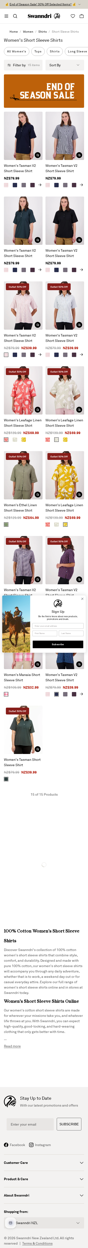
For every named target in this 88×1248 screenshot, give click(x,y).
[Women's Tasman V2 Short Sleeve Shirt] (23, 136)
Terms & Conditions (37, 1243)
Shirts (42, 31)
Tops (38, 51)
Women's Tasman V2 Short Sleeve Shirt (20, 168)
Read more (12, 1046)
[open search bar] (15, 16)
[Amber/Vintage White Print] (24, 439)
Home (14, 31)
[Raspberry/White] (6, 694)
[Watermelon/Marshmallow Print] (6, 439)
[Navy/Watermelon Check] (32, 185)
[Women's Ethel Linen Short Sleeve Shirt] (23, 475)
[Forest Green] (6, 779)
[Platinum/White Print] (15, 439)
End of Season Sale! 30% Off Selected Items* (41, 4)
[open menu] (6, 16)
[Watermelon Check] (6, 185)
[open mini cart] (81, 16)
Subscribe (58, 644)
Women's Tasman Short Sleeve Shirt (22, 762)
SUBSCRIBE (69, 1124)
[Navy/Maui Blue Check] (15, 185)
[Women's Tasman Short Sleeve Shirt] (23, 730)
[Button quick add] (38, 155)
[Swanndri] (44, 16)
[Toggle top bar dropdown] (79, 4)
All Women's (16, 51)
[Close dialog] (82, 598)
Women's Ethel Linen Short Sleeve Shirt (20, 507)
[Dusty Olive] (6, 524)
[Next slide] (40, 185)
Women (28, 31)
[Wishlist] (72, 16)
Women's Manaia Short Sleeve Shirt (22, 677)
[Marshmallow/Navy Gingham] (24, 185)
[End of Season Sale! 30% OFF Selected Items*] (44, 91)
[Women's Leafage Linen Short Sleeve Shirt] (23, 390)
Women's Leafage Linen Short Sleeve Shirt (23, 422)
